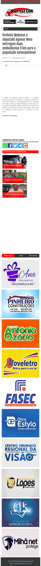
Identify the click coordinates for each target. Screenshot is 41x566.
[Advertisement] (20, 227)
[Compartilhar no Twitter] (15, 147)
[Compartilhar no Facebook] (10, 147)
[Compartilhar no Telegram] (20, 147)
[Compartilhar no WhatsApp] (4, 147)
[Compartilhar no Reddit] (25, 147)
